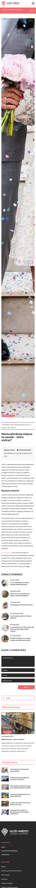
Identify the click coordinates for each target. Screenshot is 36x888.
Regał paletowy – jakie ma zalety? (12, 739)
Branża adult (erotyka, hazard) (11, 871)
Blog (3, 847)
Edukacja (4, 879)
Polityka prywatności (9, 851)
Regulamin (5, 854)
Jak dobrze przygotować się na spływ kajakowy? (20, 795)
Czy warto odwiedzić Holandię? (11, 9)
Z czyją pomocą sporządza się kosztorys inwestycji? (19, 778)
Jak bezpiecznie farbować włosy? (21, 605)
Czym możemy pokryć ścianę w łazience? (20, 617)
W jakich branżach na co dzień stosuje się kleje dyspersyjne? (20, 639)
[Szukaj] (3, 698)
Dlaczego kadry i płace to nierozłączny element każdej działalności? (19, 812)
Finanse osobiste (7, 883)
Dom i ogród (5, 875)
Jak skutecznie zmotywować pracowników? (19, 770)
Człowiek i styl (8, 415)
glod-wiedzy (10, 450)
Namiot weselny (6, 552)
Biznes (3, 866)
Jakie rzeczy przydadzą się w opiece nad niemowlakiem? (20, 594)
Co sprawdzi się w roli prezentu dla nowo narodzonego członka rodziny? (22, 629)
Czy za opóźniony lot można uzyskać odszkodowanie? (19, 583)
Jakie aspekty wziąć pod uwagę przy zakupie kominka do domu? (20, 787)
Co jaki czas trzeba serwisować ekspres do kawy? (20, 803)
